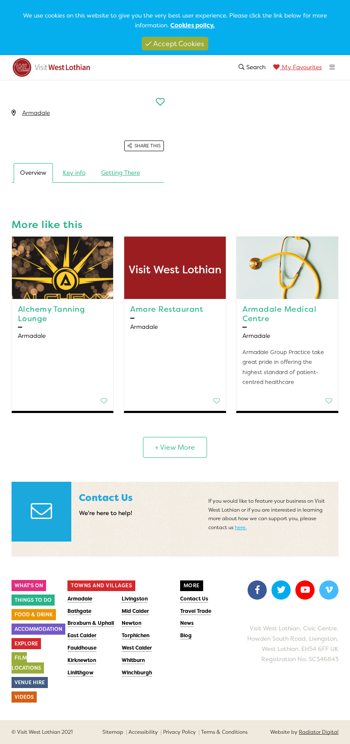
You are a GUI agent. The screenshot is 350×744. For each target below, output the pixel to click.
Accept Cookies (178, 43)
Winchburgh (137, 672)
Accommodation (38, 629)
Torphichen (135, 635)
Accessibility (143, 732)
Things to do (33, 600)
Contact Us (194, 598)
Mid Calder (135, 611)
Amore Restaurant (166, 309)
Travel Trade (195, 611)
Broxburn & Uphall (90, 623)
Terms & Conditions (224, 732)
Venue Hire (30, 682)
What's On (29, 585)
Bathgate (79, 611)
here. (241, 527)
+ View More (175, 447)
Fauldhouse (81, 647)
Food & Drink (34, 614)
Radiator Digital (318, 732)
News (187, 623)
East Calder (81, 635)
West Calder (137, 647)
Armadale (36, 113)
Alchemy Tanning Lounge (51, 314)
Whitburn (133, 660)
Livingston (135, 598)
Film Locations (26, 662)
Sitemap (112, 732)
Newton (131, 623)
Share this (147, 146)
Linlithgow (80, 672)
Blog (186, 635)
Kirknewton (81, 660)
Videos (24, 697)
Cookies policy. (192, 25)
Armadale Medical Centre (279, 314)
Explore (26, 643)
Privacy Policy (179, 732)
